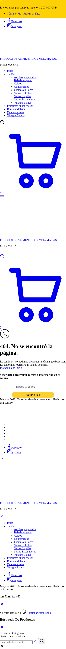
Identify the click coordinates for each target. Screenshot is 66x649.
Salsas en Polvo (23, 93)
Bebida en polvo (23, 80)
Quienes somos (15, 112)
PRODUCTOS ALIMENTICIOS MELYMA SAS (28, 58)
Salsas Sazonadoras (25, 99)
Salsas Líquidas (22, 96)
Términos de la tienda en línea (23, 13)
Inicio (10, 70)
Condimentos (21, 86)
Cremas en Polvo (23, 89)
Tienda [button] (11, 73)
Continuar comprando (39, 612)
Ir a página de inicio (11, 367)
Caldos (18, 83)
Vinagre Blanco (23, 102)
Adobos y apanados (25, 77)
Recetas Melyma (16, 108)
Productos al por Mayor (20, 105)
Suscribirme (33, 394)
